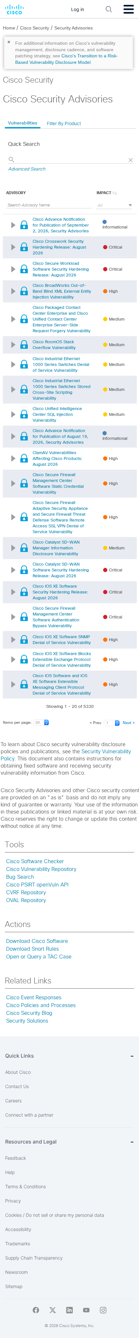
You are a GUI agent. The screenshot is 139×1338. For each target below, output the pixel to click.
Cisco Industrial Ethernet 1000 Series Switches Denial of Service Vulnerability (61, 364)
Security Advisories (73, 27)
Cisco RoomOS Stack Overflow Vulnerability (54, 344)
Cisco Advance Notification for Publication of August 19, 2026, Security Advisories (60, 436)
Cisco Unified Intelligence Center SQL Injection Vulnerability (57, 414)
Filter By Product (64, 124)
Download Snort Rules (32, 949)
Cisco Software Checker (35, 861)
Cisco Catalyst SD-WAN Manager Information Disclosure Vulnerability (56, 548)
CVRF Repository (26, 892)
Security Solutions (27, 1021)
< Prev (95, 722)
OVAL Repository (26, 900)
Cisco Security (34, 27)
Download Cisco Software (37, 941)
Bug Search (20, 877)
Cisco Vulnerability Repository (41, 869)
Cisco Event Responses (33, 997)
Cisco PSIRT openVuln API (37, 884)
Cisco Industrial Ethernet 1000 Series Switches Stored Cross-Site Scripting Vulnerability (62, 389)
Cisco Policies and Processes (41, 1005)
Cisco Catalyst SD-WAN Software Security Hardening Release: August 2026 (61, 570)
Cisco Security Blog (29, 1013)
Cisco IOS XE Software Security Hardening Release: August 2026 (60, 592)
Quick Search (24, 144)
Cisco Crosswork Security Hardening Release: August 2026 (59, 247)
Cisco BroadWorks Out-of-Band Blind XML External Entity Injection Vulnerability (62, 291)
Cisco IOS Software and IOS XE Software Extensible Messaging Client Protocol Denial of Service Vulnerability (62, 684)
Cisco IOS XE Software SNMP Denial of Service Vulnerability (62, 639)
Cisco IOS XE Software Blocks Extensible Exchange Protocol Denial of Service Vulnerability (62, 659)
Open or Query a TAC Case (38, 956)
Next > (129, 722)
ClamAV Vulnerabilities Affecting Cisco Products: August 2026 (57, 458)
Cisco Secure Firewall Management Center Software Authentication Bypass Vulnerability (56, 616)
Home (9, 27)
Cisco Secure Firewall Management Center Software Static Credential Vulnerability (58, 483)
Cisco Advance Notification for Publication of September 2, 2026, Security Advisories (61, 225)
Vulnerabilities (22, 123)
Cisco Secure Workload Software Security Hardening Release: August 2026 (61, 269)
